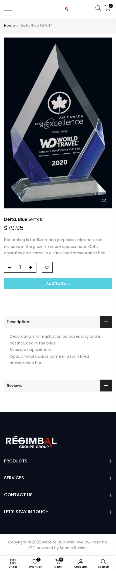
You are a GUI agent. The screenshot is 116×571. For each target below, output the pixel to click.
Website (49, 542)
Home (9, 25)
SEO (32, 547)
